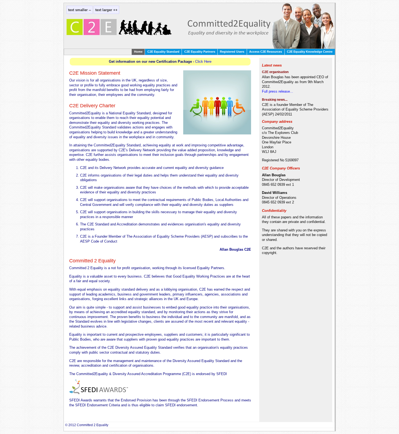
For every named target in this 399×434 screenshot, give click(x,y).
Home (138, 51)
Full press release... (277, 91)
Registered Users (232, 51)
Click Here (203, 61)
